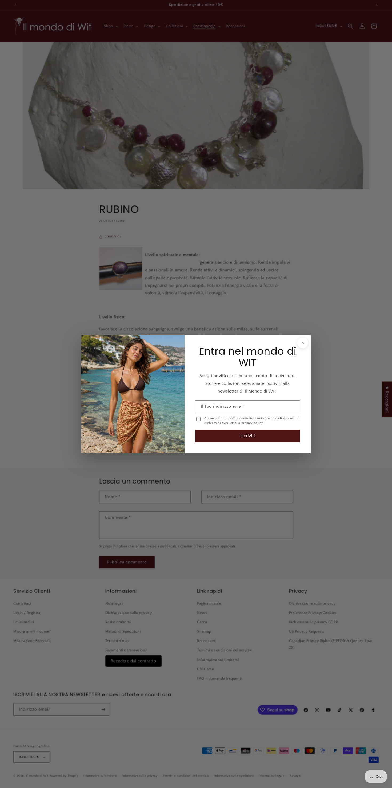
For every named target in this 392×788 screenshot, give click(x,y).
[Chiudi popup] (302, 343)
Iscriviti (247, 435)
